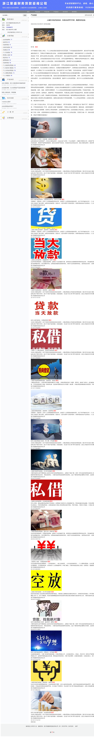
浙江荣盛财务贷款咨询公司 (38, 145)
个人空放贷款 (6, 52)
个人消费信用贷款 (7, 73)
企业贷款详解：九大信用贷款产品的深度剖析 (13, 88)
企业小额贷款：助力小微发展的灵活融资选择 (13, 83)
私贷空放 (5, 57)
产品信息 (37, 12)
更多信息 (33, 722)
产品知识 (56, 12)
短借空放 (5, 42)
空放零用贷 (6, 45)
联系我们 (74, 12)
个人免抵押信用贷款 (8, 65)
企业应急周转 (6, 39)
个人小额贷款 (6, 75)
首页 (28, 12)
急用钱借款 (6, 60)
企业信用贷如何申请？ (8, 106)
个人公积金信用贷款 (8, 70)
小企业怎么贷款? (6, 101)
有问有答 (65, 12)
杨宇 (76, 726)
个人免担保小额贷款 (8, 68)
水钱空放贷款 (6, 47)
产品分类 (46, 12)
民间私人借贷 (6, 55)
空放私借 (5, 50)
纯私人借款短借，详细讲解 (9, 92)
